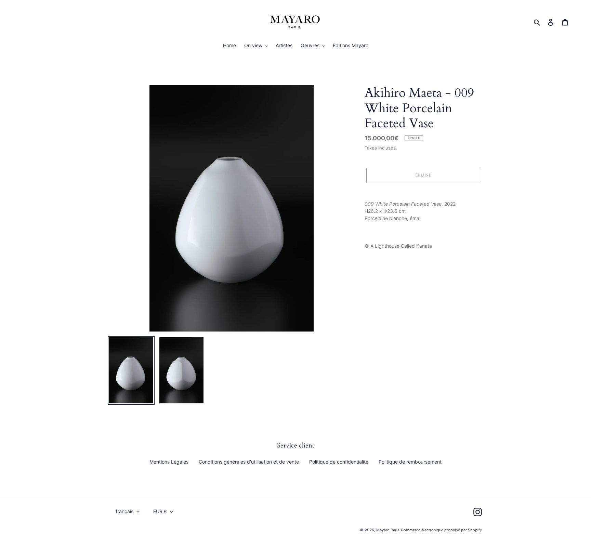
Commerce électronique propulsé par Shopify (441, 530)
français (124, 511)
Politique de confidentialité (338, 462)
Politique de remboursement (410, 462)
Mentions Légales (168, 462)
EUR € (160, 511)
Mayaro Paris (387, 530)
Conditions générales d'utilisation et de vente (249, 462)
